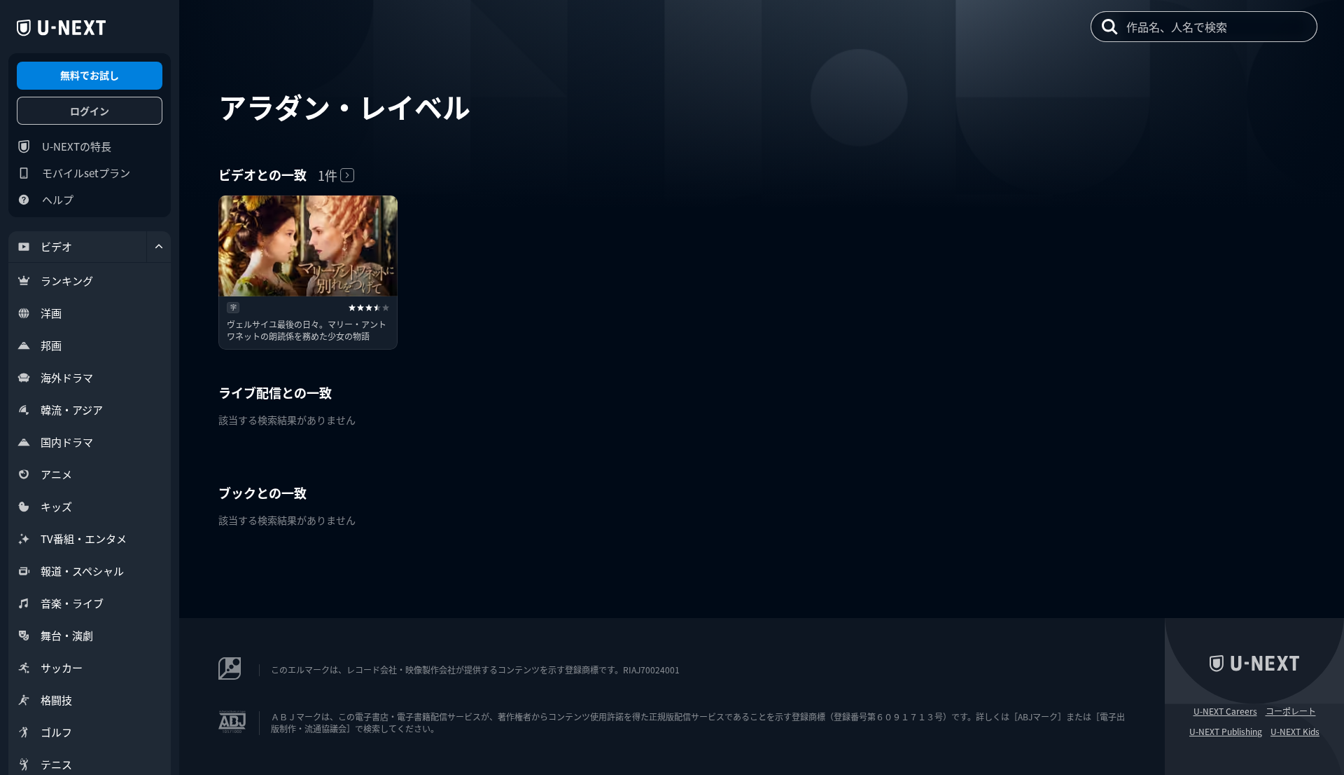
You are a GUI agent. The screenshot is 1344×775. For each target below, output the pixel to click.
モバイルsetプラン (86, 172)
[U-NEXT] (61, 28)
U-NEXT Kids (1295, 731)
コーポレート (1291, 711)
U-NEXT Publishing (1225, 731)
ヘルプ (58, 199)
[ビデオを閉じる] (159, 246)
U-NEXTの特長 (76, 146)
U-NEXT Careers (1225, 711)
